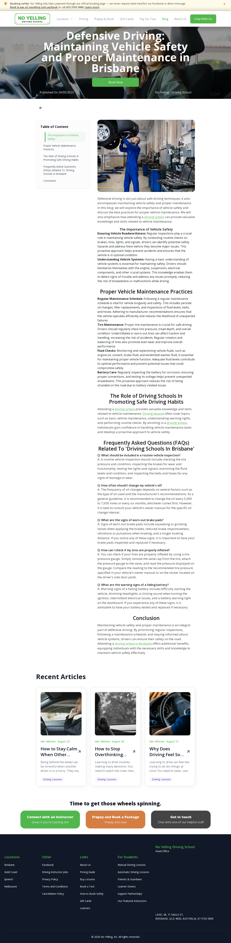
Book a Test (87, 886)
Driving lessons (153, 413)
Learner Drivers (127, 886)
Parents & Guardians (130, 879)
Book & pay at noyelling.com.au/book (34, 7)
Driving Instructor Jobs (55, 872)
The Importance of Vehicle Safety (63, 137)
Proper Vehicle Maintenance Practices (59, 147)
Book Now (115, 82)
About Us (180, 19)
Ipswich (8, 879)
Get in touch (181, 819)
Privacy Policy (50, 879)
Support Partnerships (130, 893)
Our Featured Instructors (132, 901)
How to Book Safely (91, 893)
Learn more (92, 7)
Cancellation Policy (53, 893)
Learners (85, 908)
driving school (154, 217)
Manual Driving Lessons (132, 865)
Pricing (83, 19)
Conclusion (49, 180)
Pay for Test (148, 19)
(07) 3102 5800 (75, 7)
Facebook (48, 865)
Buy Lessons (87, 879)
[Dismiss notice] (224, 4)
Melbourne (10, 886)
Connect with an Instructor (50, 819)
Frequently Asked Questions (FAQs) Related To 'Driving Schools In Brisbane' (59, 170)
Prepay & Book (104, 19)
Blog (165, 19)
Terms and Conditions (55, 886)
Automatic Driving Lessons (133, 872)
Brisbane (9, 865)
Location (63, 19)
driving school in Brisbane (133, 643)
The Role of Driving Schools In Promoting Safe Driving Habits (61, 157)
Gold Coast (10, 872)
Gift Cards (127, 19)
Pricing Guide (87, 872)
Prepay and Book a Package (115, 819)
